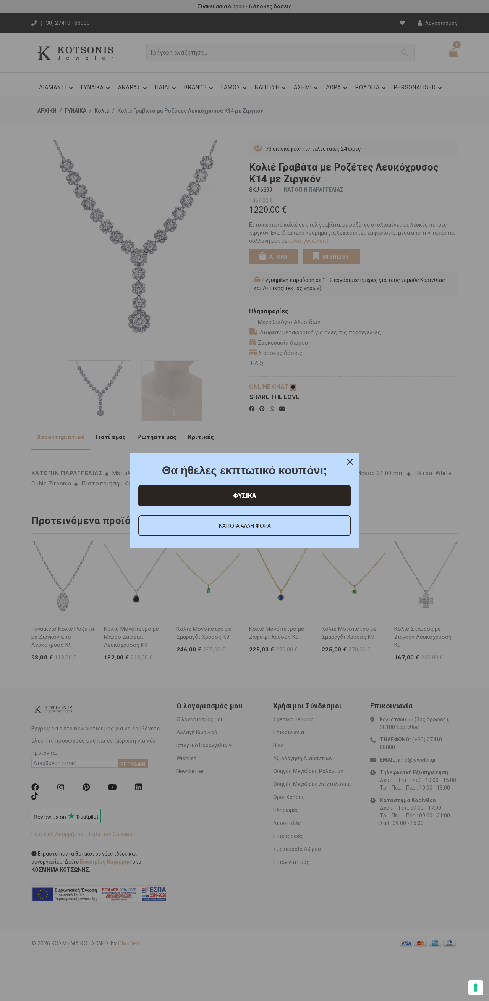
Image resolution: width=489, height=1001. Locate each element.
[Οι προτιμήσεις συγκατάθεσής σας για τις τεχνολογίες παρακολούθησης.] (475, 987)
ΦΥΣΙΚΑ (244, 495)
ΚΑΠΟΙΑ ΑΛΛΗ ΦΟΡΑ (245, 525)
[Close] (350, 462)
